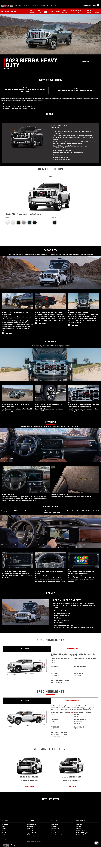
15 (31, 106)
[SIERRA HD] (29, 765)
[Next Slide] (99, 90)
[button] (68, 124)
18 (70, 159)
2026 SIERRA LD (71, 776)
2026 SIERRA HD (29, 776)
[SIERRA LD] (71, 765)
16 (37, 780)
